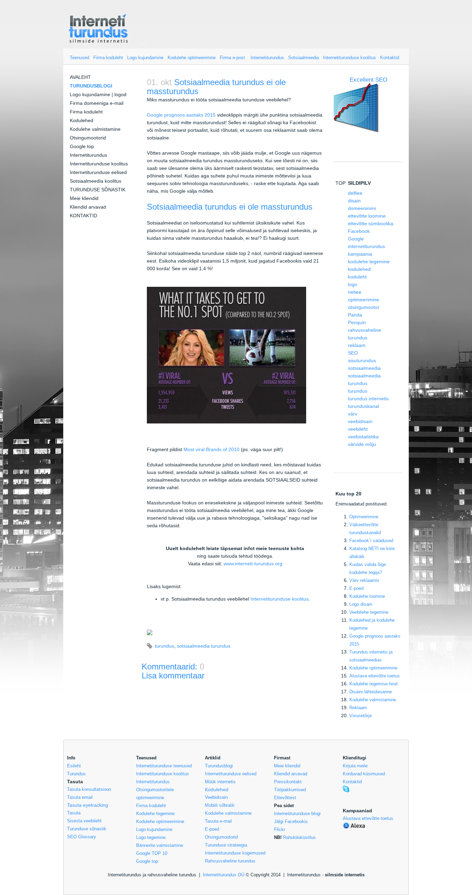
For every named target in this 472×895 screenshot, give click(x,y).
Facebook (359, 231)
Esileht (74, 765)
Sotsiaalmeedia (303, 57)
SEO (353, 353)
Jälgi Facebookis (291, 821)
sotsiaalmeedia (364, 368)
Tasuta (74, 812)
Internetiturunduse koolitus (349, 57)
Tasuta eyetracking (87, 805)
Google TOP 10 (151, 853)
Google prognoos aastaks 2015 (181, 115)
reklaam (357, 345)
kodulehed (359, 269)
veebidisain (360, 421)
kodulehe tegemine (369, 261)
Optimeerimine (363, 516)
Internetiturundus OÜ (223, 874)
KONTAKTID (83, 215)
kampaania (360, 254)
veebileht (358, 429)
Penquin (357, 322)
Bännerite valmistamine (159, 845)
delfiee (355, 193)
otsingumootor (363, 307)
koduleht (357, 277)
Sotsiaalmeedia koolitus (95, 181)
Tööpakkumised (290, 789)
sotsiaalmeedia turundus (203, 646)
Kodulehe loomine (367, 596)
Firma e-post (232, 57)
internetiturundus (366, 246)
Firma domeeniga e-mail (96, 103)
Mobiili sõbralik (220, 805)
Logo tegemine (151, 837)
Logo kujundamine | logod (98, 94)
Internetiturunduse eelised (98, 172)
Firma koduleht (108, 57)
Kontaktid (389, 57)
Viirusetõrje (360, 715)
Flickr (279, 829)
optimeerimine (363, 299)
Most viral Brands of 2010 (211, 449)
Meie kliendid (84, 198)
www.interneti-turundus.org (253, 563)
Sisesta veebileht (84, 820)
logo (352, 284)
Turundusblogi (219, 765)
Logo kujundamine (145, 57)
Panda (355, 315)
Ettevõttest (285, 797)
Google (356, 238)
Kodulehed (81, 120)
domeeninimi (362, 208)
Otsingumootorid (88, 137)
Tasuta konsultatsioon (89, 789)
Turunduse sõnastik (86, 828)
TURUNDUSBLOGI (91, 86)
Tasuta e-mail (218, 821)
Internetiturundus (267, 57)
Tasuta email (80, 797)
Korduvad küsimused (364, 773)
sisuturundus (362, 360)
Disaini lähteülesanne (370, 691)
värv (352, 414)
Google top (82, 146)
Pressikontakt (288, 781)
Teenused (79, 57)
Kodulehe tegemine (155, 813)
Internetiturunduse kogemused (235, 853)
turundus (164, 646)
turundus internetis (368, 398)
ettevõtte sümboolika (370, 223)
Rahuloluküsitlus (299, 837)
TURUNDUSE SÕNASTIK (97, 189)
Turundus (76, 773)
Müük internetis (220, 781)
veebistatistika (363, 436)
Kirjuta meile (355, 765)
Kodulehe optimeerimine (192, 57)
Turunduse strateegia (226, 845)
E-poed (356, 588)
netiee (354, 292)
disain (354, 200)
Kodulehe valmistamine (95, 129)
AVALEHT (80, 77)
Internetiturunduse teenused (164, 765)
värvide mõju (362, 444)
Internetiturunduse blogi (297, 813)
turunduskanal (363, 406)
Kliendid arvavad (88, 207)
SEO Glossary (81, 836)
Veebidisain (216, 797)
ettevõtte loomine (367, 216)
